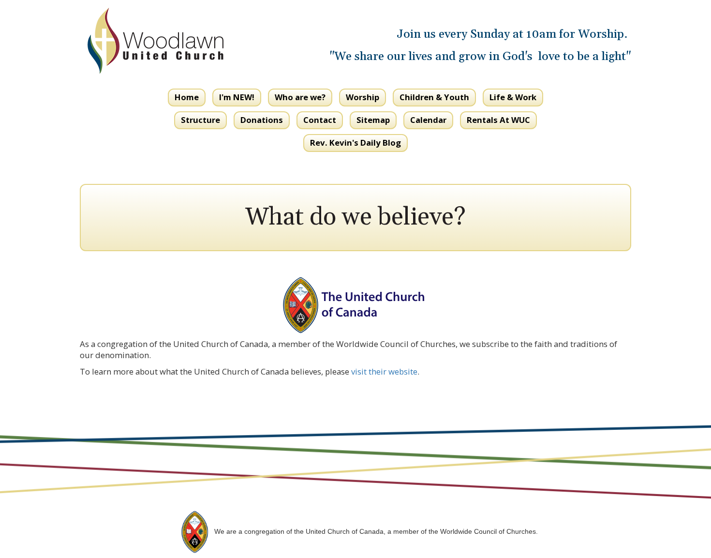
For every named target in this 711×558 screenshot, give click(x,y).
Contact (319, 119)
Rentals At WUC (498, 119)
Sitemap (373, 119)
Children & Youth (434, 97)
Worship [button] (362, 97)
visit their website (384, 371)
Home (187, 97)
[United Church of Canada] (194, 531)
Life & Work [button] (512, 97)
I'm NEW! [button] (236, 97)
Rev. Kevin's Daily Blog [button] (355, 142)
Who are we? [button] (300, 97)
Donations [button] (261, 119)
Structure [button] (200, 119)
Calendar (428, 119)
